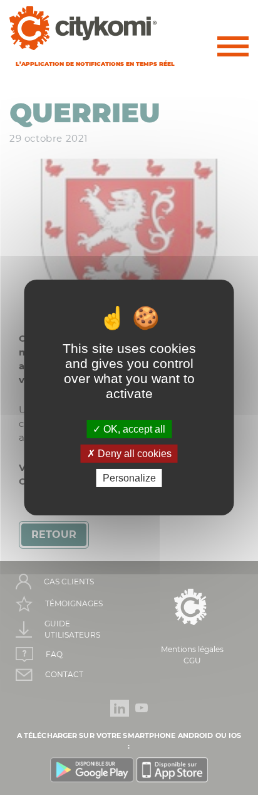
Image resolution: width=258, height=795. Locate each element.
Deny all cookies (133, 453)
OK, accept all (133, 428)
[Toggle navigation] (233, 48)
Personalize (129, 478)
